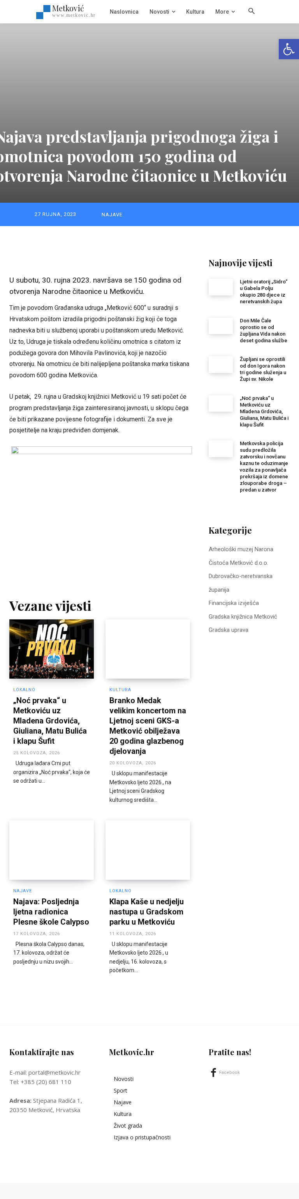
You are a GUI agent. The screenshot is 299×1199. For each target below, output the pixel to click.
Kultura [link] (120, 690)
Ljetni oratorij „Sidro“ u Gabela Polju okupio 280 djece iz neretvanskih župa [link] (263, 291)
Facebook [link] (229, 1072)
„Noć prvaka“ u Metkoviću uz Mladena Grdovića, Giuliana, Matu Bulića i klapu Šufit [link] (50, 721)
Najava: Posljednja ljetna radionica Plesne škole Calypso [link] (51, 912)
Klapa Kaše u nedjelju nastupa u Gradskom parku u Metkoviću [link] (146, 912)
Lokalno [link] (24, 690)
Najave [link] (112, 214)
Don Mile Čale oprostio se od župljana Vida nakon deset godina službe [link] (263, 330)
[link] (289, 49)
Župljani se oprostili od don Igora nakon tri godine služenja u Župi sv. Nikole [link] (263, 369)
